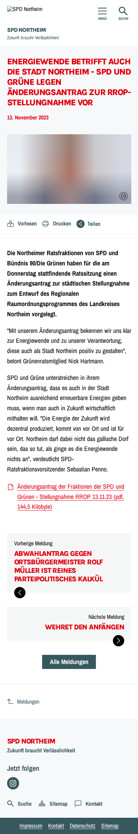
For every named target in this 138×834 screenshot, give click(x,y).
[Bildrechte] (123, 196)
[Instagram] (13, 783)
